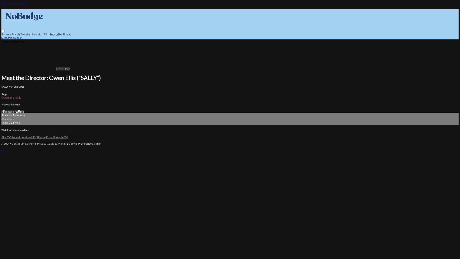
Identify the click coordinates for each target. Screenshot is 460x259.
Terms (33, 143)
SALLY (5, 86)
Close (59, 69)
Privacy (42, 143)
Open (66, 69)
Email (20, 111)
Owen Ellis (7, 97)
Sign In (18, 37)
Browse (6, 34)
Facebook (8, 111)
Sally (18, 97)
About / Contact (11, 143)
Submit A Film (40, 34)
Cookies (52, 143)
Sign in (67, 34)
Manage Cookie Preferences (75, 143)
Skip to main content (14, 3)
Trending (25, 34)
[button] (3, 31)
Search (16, 34)
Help (25, 143)
